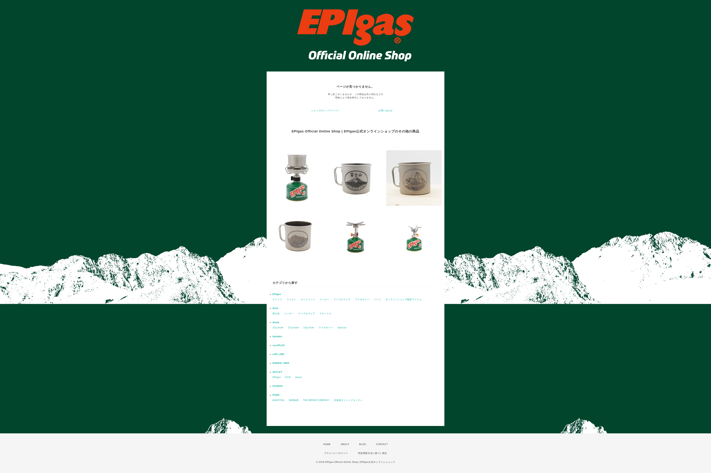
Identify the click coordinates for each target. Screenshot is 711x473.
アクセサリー (362, 299)
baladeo (277, 336)
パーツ (377, 299)
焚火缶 (276, 313)
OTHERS (278, 386)
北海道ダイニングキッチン (348, 400)
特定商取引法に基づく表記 (372, 453)
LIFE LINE (278, 354)
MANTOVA (279, 400)
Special (342, 327)
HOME (327, 444)
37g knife (278, 327)
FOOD (276, 395)
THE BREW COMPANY (316, 400)
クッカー (324, 299)
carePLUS (279, 345)
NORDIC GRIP (281, 363)
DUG (275, 308)
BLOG (362, 444)
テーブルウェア (342, 299)
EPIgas (277, 294)
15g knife (308, 327)
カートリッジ (308, 299)
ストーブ (277, 299)
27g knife (293, 327)
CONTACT (382, 444)
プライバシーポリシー (336, 453)
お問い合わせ (385, 110)
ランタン (291, 299)
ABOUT (345, 444)
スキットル (326, 313)
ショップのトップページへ (325, 110)
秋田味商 (294, 400)
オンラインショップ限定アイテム (403, 299)
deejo (276, 322)
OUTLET (277, 372)
